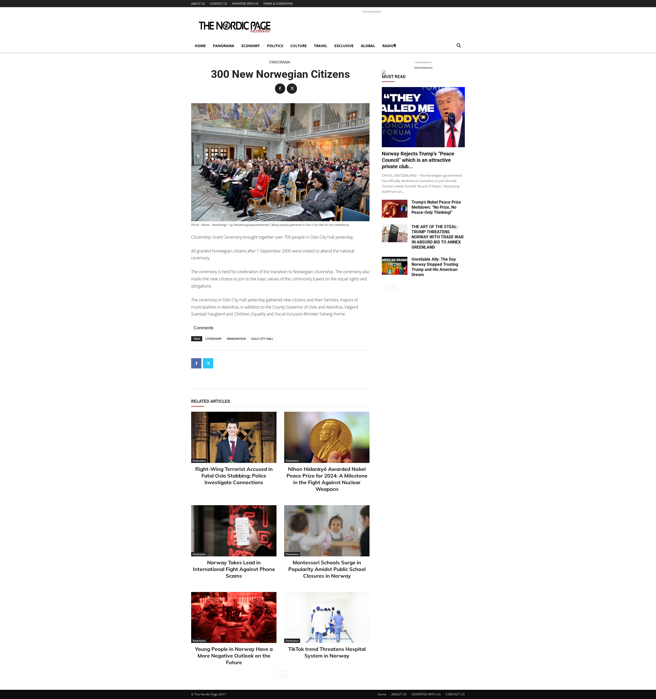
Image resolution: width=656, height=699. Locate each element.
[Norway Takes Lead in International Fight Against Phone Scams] (233, 530)
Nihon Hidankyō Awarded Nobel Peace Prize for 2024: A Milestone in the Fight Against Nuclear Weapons (326, 479)
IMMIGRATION (236, 339)
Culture (298, 45)
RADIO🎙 (389, 45)
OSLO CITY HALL (262, 339)
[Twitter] (292, 88)
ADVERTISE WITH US (245, 3)
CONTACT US (218, 3)
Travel (320, 45)
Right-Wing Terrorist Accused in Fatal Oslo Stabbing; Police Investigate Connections (234, 475)
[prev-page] (275, 674)
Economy (250, 45)
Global (368, 45)
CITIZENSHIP (213, 339)
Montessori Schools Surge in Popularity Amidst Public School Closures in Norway (327, 569)
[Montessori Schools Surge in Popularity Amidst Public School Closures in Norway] (327, 530)
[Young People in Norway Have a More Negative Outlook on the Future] (233, 617)
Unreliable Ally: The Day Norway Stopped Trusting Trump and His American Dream (435, 267)
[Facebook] (280, 88)
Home (200, 45)
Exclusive (344, 45)
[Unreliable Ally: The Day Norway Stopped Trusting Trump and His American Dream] (394, 266)
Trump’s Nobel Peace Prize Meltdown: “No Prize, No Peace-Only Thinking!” (436, 207)
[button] (459, 46)
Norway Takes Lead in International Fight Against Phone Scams (234, 569)
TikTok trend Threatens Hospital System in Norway (327, 652)
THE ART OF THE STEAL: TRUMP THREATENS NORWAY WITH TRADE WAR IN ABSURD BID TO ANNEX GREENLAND (438, 237)
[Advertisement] (371, 25)
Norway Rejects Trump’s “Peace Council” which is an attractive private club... (418, 160)
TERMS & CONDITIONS (278, 3)
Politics (275, 45)
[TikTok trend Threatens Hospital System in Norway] (327, 617)
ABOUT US (198, 3)
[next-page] (283, 674)
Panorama (223, 45)
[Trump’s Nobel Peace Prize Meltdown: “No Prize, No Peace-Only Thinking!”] (394, 209)
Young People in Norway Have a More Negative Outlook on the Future (234, 655)
